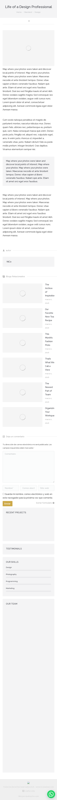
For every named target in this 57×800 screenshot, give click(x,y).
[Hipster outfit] (21, 532)
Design (38, 12)
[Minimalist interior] (21, 522)
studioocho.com (32, 796)
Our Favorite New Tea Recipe (49, 315)
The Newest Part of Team (49, 389)
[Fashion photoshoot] (42, 522)
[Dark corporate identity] (31, 522)
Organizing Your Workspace (50, 412)
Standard (28, 12)
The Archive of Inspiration (50, 290)
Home (19, 12)
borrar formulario (44, 503)
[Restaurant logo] (11, 532)
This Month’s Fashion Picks (49, 339)
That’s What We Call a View (49, 364)
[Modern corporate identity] (11, 522)
